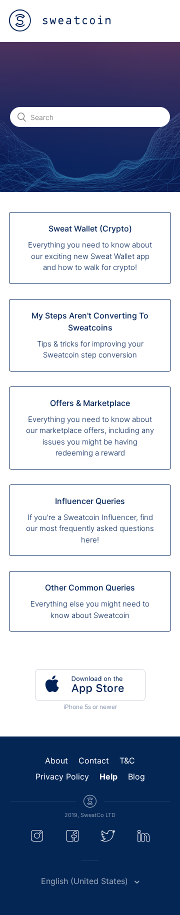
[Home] (59, 20)
